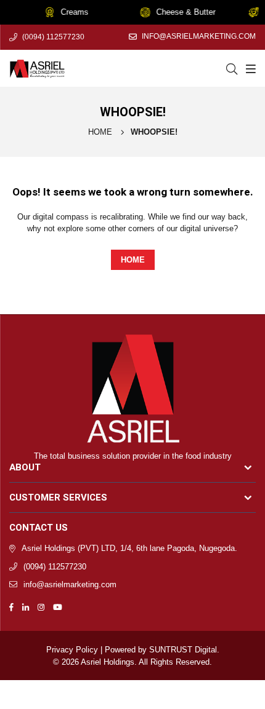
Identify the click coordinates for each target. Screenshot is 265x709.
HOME (133, 259)
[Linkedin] (25, 606)
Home (100, 132)
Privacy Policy (72, 649)
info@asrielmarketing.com (199, 36)
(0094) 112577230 (53, 37)
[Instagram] (41, 606)
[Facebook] (11, 606)
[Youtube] (57, 606)
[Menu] (249, 68)
